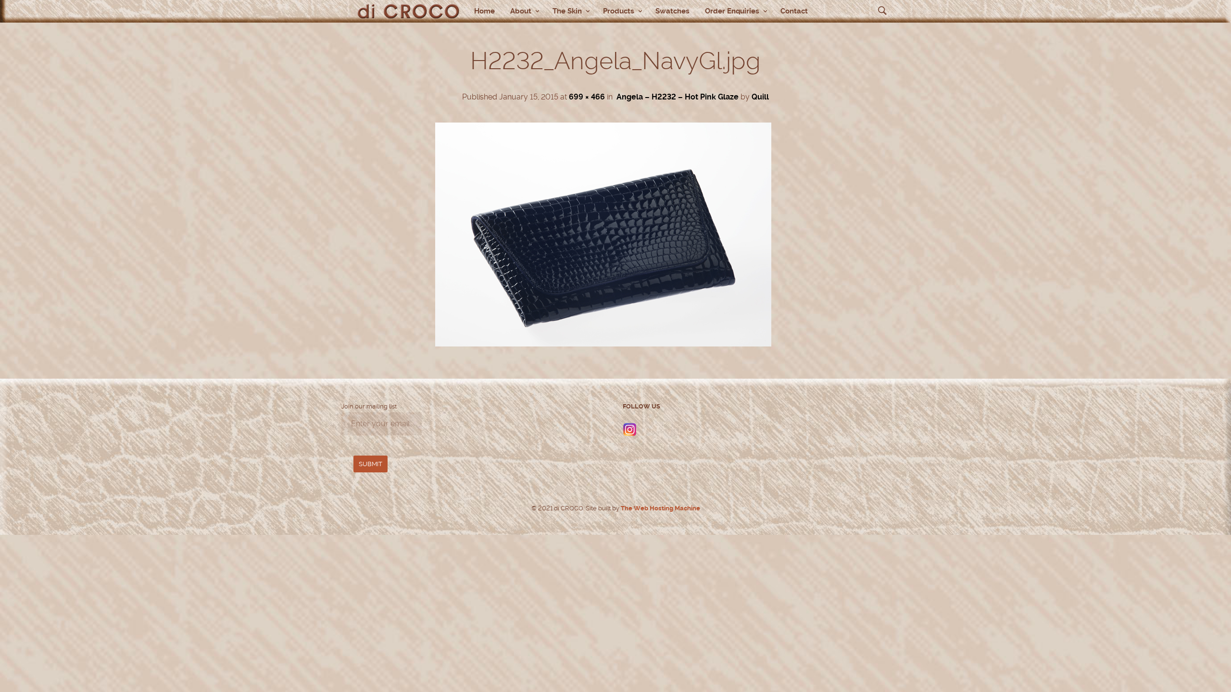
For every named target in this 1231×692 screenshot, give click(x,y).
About (520, 11)
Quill (760, 96)
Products (618, 11)
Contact (794, 11)
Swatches (672, 11)
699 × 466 (587, 96)
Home (484, 11)
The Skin (567, 11)
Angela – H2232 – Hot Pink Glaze (677, 96)
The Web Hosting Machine (659, 508)
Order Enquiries (732, 11)
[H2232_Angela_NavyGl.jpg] (603, 343)
